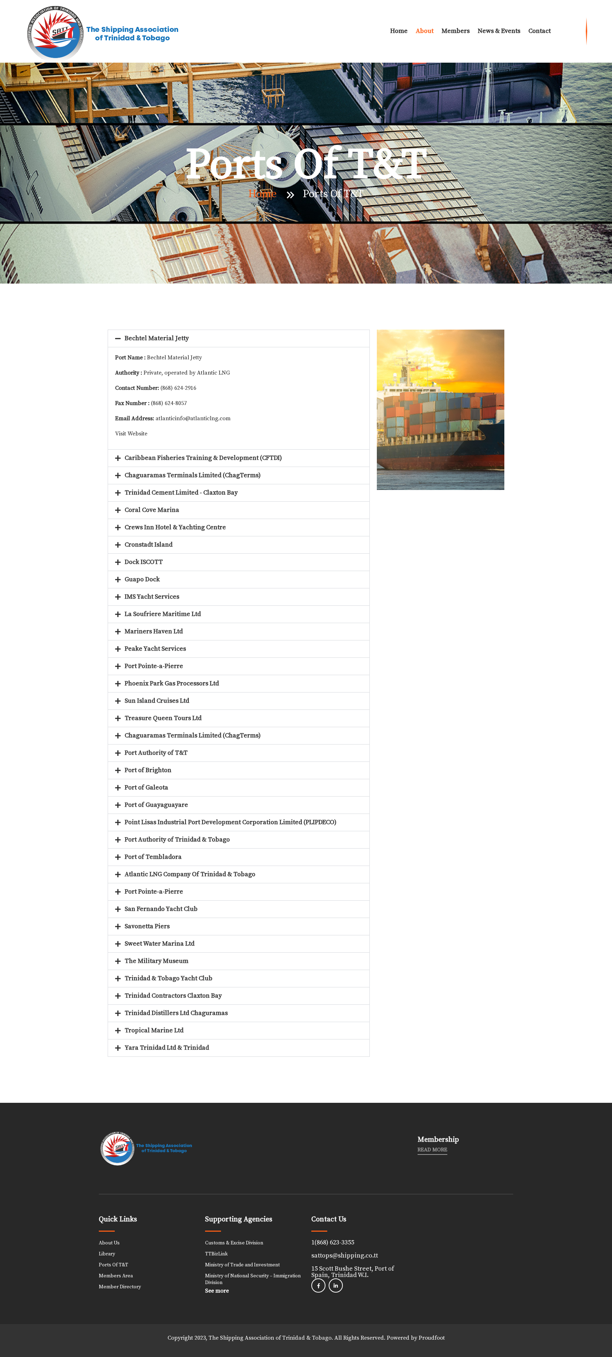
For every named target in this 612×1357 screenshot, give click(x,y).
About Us (109, 1243)
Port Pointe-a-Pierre (154, 666)
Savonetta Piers (147, 926)
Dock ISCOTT (144, 562)
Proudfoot (432, 1337)
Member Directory (120, 1287)
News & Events (499, 31)
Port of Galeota (146, 787)
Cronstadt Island (148, 545)
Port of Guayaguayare (156, 805)
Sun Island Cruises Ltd (157, 701)
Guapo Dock (142, 579)
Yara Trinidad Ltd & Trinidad (167, 1048)
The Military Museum (156, 961)
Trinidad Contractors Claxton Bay (173, 996)
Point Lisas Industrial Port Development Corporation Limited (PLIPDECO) (230, 822)
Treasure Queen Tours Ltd (163, 718)
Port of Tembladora (153, 857)
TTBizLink (216, 1254)
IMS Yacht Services (152, 597)
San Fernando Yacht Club (161, 909)
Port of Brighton (148, 770)
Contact (539, 31)
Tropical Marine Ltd (154, 1030)
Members (456, 31)
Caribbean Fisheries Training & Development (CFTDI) (203, 458)
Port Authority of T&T (156, 753)
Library (107, 1254)
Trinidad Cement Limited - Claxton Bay (181, 493)
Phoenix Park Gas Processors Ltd (172, 683)
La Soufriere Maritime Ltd (163, 614)
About (425, 31)
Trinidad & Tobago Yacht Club (168, 978)
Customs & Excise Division (234, 1243)
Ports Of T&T (113, 1265)
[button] (238, 338)
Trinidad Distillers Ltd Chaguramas (176, 1013)
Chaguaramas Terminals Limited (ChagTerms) (193, 475)
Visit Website (131, 433)
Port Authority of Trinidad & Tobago (177, 840)
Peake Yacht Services (155, 649)
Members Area (116, 1276)
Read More (432, 1150)
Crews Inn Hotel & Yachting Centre (175, 527)
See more (217, 1290)
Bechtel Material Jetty (157, 338)
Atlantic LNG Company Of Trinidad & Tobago (190, 874)
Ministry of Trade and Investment (242, 1265)
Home (399, 31)
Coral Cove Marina (152, 510)
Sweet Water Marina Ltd (159, 944)
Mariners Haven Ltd (154, 631)
